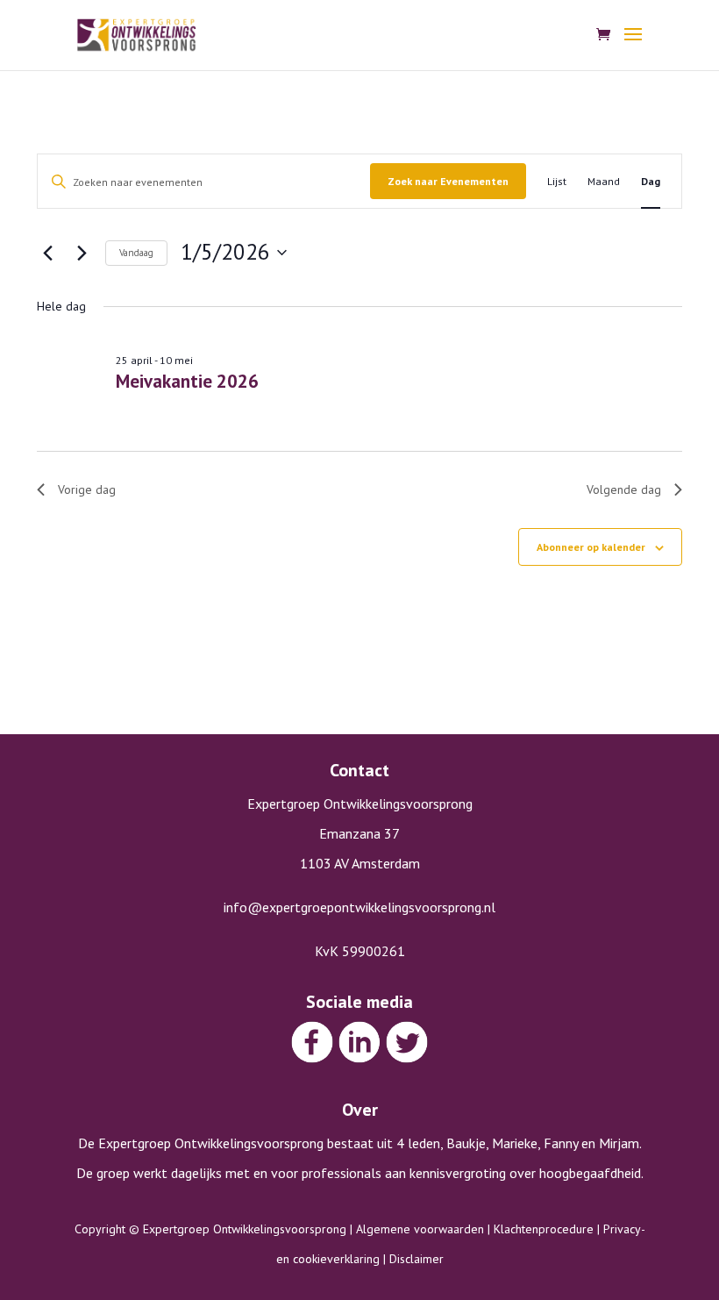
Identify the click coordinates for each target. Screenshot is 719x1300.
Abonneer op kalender (591, 547)
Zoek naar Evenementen (448, 181)
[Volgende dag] (81, 252)
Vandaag (136, 252)
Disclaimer (416, 1259)
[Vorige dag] (47, 252)
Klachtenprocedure (544, 1229)
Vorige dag (87, 489)
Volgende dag (624, 489)
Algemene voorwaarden (420, 1229)
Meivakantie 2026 (187, 381)
